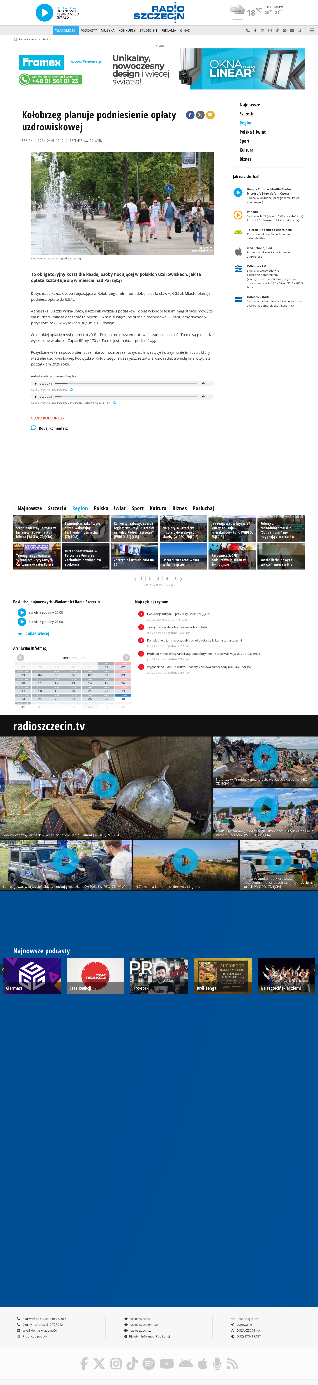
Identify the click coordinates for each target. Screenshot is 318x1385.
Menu (312, 30)
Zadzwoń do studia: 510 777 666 (44, 1319)
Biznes (246, 159)
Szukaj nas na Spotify (284, 30)
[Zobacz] (159, 68)
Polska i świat (253, 132)
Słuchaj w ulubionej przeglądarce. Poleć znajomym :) (273, 195)
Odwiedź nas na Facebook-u (255, 30)
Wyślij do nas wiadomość (292, 30)
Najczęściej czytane (151, 602)
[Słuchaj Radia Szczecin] (44, 13)
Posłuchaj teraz (247, 1319)
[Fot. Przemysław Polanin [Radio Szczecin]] (122, 203)
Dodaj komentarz (53, 428)
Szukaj (299, 30)
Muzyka (107, 30)
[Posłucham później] (71, 389)
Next (314, 969)
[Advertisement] (122, 466)
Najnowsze (250, 105)
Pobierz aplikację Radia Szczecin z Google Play (269, 234)
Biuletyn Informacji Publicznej (149, 1336)
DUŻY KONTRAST (248, 1336)
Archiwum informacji (31, 648)
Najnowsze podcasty (41, 950)
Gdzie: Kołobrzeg (47, 418)
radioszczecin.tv (49, 726)
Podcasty (88, 30)
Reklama (168, 30)
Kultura (246, 150)
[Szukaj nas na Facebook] (84, 1358)
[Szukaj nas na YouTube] (166, 1358)
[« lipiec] (26, 657)
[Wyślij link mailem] (210, 115)
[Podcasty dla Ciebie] (217, 1358)
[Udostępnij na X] (200, 115)
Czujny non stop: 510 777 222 (42, 1325)
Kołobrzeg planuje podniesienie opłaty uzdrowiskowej (99, 120)
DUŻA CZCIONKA (248, 1330)
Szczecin (247, 114)
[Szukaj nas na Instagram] (116, 1358)
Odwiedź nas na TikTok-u (277, 30)
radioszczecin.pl (140, 1319)
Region (47, 39)
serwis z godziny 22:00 (45, 612)
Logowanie (244, 1325)
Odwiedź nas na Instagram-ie (270, 30)
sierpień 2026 (73, 657)
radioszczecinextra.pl (143, 1325)
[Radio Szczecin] (159, 12)
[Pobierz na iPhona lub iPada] (203, 1358)
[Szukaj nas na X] (99, 1358)
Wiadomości (66, 30)
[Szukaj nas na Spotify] (148, 1358)
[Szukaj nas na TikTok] (132, 1358)
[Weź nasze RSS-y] (232, 1358)
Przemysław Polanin (86, 140)
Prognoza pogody (34, 1336)
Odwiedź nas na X (262, 30)
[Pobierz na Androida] (186, 1358)
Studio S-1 (148, 30)
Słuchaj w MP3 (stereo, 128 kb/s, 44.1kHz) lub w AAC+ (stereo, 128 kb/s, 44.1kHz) (275, 216)
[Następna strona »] (181, 579)
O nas (185, 30)
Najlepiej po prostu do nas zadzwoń (248, 30)
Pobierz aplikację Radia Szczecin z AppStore (268, 252)
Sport (245, 141)
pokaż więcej (36, 633)
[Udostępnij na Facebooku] (190, 115)
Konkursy (127, 30)
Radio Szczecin (28, 39)
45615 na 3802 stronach (158, 585)
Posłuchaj (203, 508)
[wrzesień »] (121, 657)
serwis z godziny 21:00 (45, 621)
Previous (3, 969)
